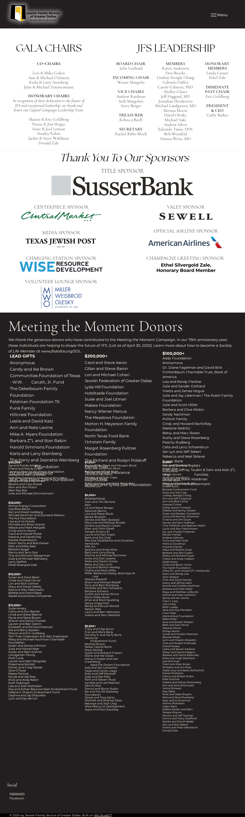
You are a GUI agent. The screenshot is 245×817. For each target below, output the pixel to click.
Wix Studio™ (103, 815)
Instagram (17, 793)
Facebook (17, 798)
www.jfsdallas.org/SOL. (61, 351)
